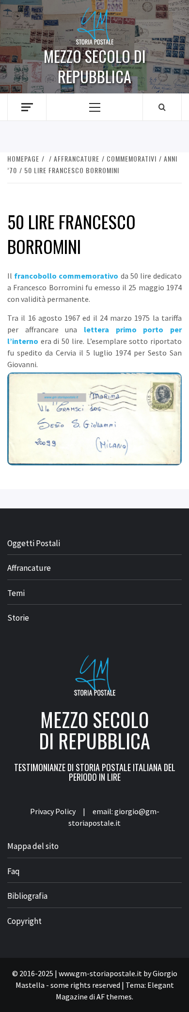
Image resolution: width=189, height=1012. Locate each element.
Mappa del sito (33, 846)
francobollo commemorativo (66, 276)
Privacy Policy (53, 811)
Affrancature (29, 568)
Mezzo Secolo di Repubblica (95, 66)
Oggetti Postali (33, 543)
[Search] (162, 107)
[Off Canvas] (27, 107)
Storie (18, 617)
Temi (16, 593)
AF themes (114, 996)
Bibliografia (27, 896)
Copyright (24, 921)
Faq (13, 871)
